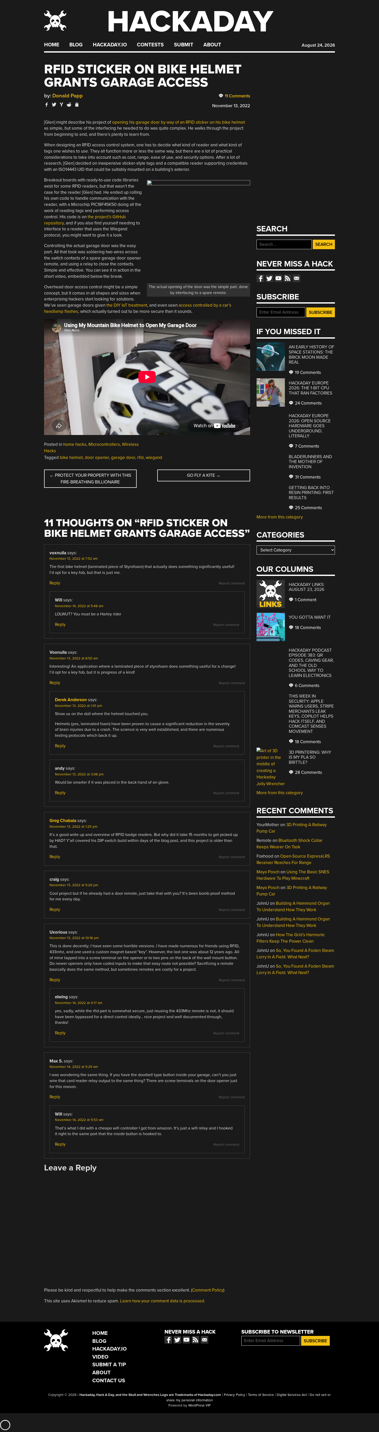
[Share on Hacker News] (61, 104)
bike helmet (71, 457)
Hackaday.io (110, 45)
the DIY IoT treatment (126, 305)
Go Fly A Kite (203, 475)
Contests (150, 45)
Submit (183, 45)
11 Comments (237, 96)
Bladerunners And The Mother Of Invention (310, 462)
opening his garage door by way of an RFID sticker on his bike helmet (178, 122)
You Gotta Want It (310, 617)
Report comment (232, 583)
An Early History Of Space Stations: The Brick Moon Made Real (311, 354)
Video (100, 1357)
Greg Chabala (63, 820)
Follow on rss (287, 278)
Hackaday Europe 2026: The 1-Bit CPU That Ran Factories (310, 388)
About (212, 45)
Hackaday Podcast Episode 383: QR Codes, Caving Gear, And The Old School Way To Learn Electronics (311, 663)
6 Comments (306, 685)
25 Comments (308, 507)
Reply (55, 583)
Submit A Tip (109, 1364)
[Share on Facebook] (46, 104)
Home (51, 45)
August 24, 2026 (318, 45)
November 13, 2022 (231, 105)
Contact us (296, 278)
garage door (123, 457)
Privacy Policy (234, 1395)
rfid (140, 457)
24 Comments (308, 403)
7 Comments (306, 446)
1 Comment (305, 599)
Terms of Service (261, 1395)
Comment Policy (207, 1290)
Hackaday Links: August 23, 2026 (307, 587)
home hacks (74, 444)
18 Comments (307, 627)
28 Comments (308, 772)
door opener (97, 457)
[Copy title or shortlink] (76, 104)
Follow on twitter (269, 278)
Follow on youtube (278, 278)
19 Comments (307, 372)
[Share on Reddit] (69, 104)
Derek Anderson (71, 699)
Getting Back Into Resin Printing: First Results (311, 492)
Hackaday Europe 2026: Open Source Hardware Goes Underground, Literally (310, 426)
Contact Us (108, 1380)
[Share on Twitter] (54, 104)
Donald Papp (67, 96)
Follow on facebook (260, 278)
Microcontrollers (104, 444)
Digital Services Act (292, 1395)
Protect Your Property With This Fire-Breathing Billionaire (90, 479)
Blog (76, 45)
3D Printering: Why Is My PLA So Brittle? (310, 757)
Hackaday (190, 21)
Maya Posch (268, 872)
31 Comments (307, 477)
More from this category (280, 517)
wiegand (154, 457)
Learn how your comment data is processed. (162, 1301)
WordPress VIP (199, 1405)
